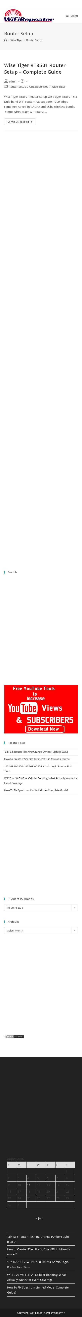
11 (28, 1185)
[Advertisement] (41, 308)
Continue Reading (22, 122)
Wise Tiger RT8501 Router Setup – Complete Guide (35, 68)
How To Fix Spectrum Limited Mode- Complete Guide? (36, 790)
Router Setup (34, 40)
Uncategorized (39, 86)
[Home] (5, 40)
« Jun (39, 1218)
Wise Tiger (58, 86)
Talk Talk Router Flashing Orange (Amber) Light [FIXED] (36, 752)
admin (13, 81)
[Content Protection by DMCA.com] (14, 1036)
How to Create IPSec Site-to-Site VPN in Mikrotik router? (37, 759)
